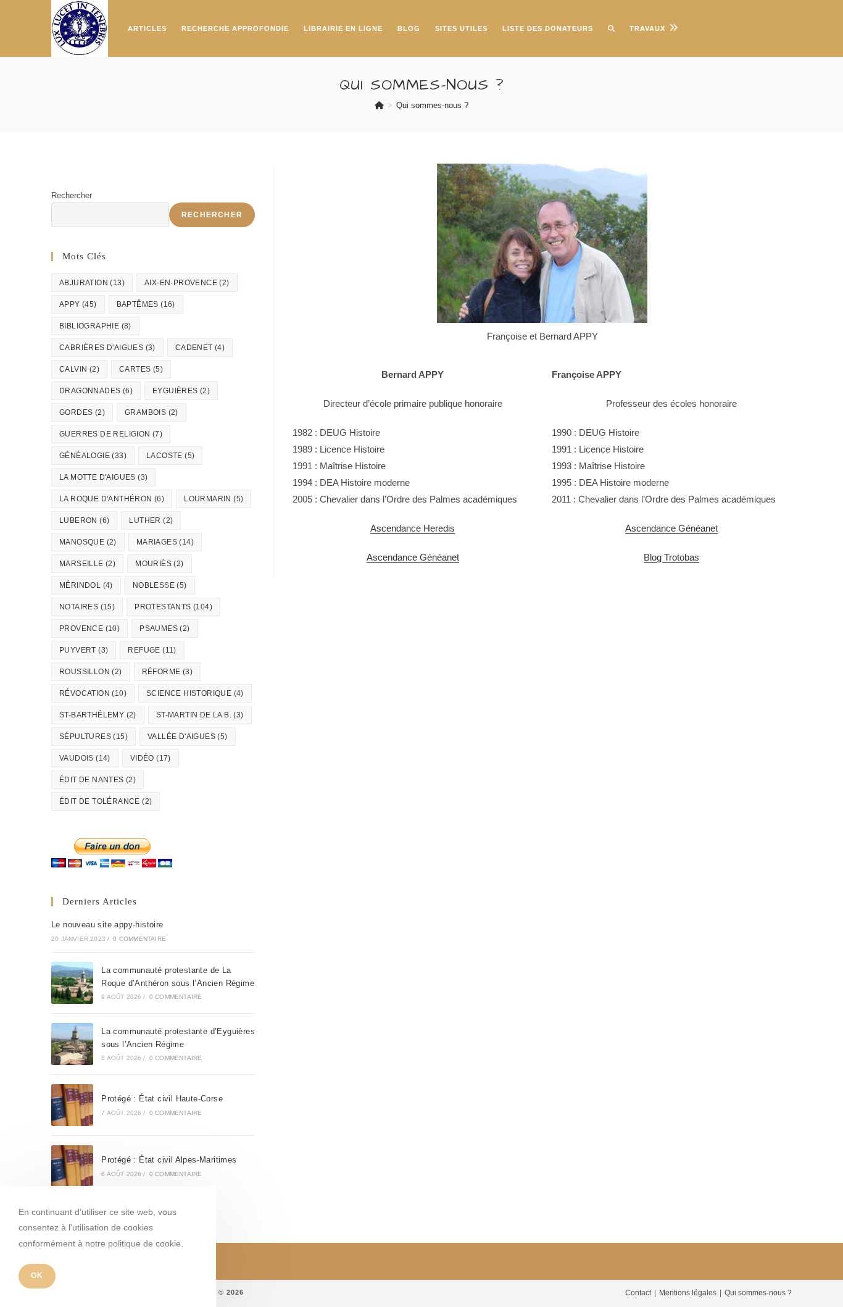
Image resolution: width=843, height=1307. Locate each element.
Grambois (151, 412)
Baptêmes (146, 304)
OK (37, 1276)
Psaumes (164, 628)
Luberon (84, 520)
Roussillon (90, 671)
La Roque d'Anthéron (111, 499)
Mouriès (159, 563)
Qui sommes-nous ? (432, 105)
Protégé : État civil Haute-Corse (162, 1098)
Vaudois (84, 758)
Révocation (93, 693)
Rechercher (71, 195)
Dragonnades (96, 390)
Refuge (152, 650)
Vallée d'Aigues (187, 736)
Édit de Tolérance (105, 801)
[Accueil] (379, 105)
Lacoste (170, 455)
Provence (89, 628)
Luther (151, 520)
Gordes (82, 412)
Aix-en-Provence (187, 282)
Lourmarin (213, 499)
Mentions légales (687, 1292)
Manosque (88, 542)
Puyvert (83, 650)
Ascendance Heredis (412, 528)
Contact (638, 1292)
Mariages (165, 542)
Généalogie (93, 455)
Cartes (141, 369)
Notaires (87, 607)
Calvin (79, 369)
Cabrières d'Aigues (107, 347)
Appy (78, 304)
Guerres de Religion (110, 434)
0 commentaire (139, 938)
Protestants (173, 607)
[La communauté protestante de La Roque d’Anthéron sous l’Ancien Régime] (72, 983)
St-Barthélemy (97, 715)
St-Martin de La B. (200, 715)
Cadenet (200, 347)
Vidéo (150, 758)
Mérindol (86, 585)
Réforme (167, 671)
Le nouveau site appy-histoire (107, 924)
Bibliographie (95, 326)
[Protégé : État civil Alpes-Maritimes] (72, 1166)
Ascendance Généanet (413, 557)
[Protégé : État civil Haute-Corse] (72, 1105)
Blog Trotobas (671, 557)
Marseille (87, 563)
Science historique (195, 693)
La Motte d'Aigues (103, 477)
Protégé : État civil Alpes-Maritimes (168, 1159)
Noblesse (160, 585)
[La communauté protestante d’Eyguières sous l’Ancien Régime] (72, 1044)
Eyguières (181, 390)
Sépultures (93, 736)
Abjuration (92, 282)
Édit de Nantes (97, 779)
